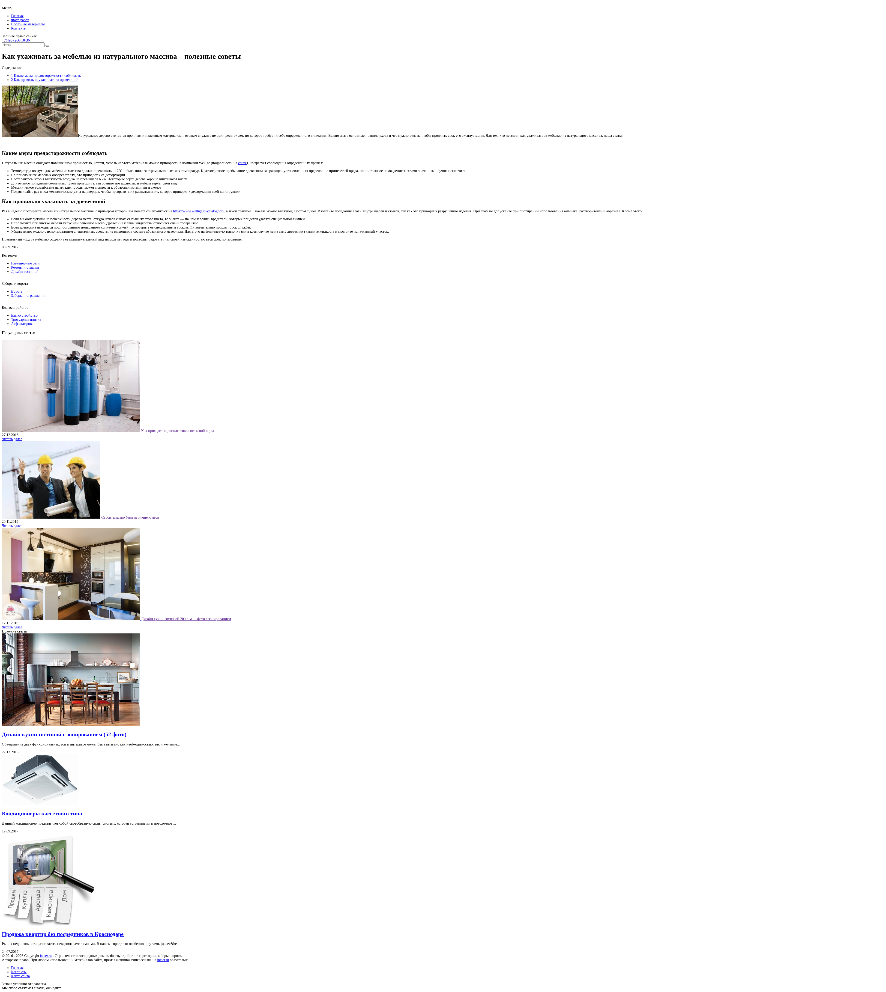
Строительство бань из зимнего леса (130, 517)
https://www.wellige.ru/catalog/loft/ (198, 211)
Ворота (16, 291)
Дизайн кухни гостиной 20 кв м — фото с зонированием (186, 619)
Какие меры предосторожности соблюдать (46, 75)
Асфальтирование (25, 324)
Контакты (19, 28)
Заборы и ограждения (28, 295)
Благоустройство (24, 315)
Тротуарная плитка (26, 319)
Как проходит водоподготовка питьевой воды (177, 431)
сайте (242, 163)
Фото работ (20, 20)
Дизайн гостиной (25, 271)
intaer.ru (46, 956)
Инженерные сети (25, 263)
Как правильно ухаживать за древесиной (44, 80)
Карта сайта (20, 976)
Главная (17, 16)
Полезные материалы (28, 24)
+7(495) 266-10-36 (16, 40)
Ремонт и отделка (25, 267)
